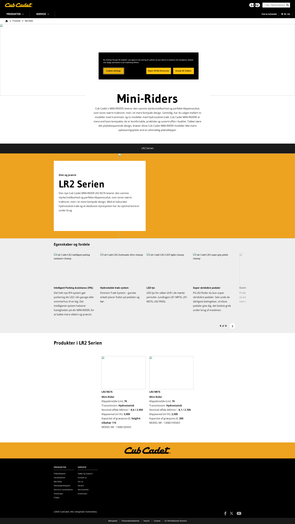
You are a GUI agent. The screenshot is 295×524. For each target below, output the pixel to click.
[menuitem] (15, 14)
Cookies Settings (113, 71)
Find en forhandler (269, 14)
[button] (225, 513)
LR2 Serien (148, 148)
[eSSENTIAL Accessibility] (254, 5)
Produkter (14, 14)
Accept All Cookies (183, 71)
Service (41, 14)
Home (6, 21)
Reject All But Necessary (158, 71)
